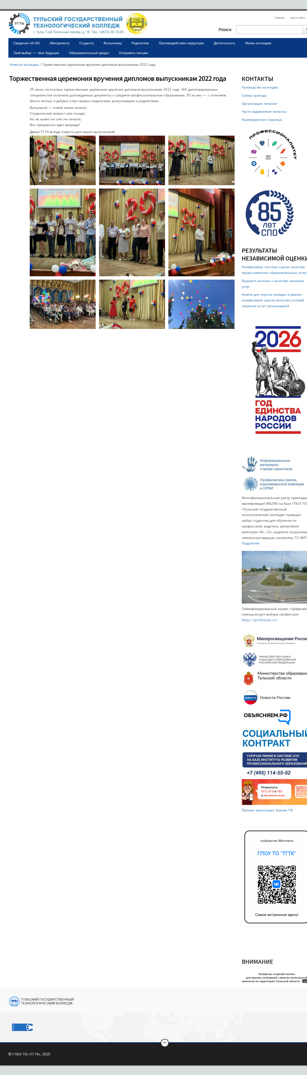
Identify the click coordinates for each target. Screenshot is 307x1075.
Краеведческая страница (262, 119)
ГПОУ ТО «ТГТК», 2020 (31, 1054)
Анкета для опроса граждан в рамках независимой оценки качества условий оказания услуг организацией (273, 300)
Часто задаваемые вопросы (264, 111)
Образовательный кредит (89, 53)
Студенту (86, 43)
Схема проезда (254, 95)
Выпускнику (113, 43)
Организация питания (259, 103)
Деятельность (224, 43)
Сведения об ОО (26, 43)
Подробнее (251, 543)
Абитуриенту (60, 43)
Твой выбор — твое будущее (36, 53)
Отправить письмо (133, 53)
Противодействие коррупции (181, 43)
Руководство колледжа (260, 87)
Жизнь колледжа (258, 43)
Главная (279, 17)
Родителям (140, 43)
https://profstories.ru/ (260, 620)
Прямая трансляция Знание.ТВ (267, 810)
